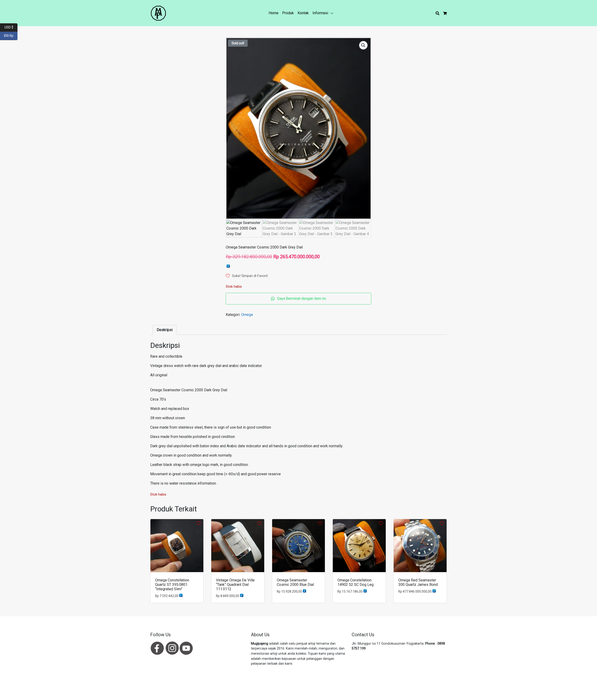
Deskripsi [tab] (165, 330)
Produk (288, 13)
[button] (333, 13)
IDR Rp (10, 35)
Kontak (303, 13)
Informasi (320, 13)
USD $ (10, 27)
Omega (247, 314)
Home (273, 13)
